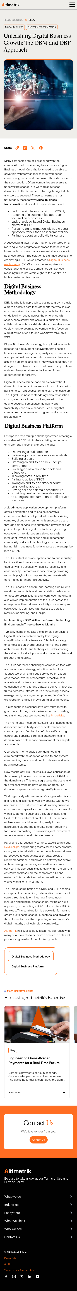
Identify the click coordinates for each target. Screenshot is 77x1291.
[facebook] (6, 1276)
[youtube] (37, 1276)
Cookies (8, 1264)
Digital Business (14, 27)
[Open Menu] (72, 5)
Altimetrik (10, 930)
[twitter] (22, 1276)
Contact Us (38, 1139)
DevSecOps (11, 847)
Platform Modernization (42, 27)
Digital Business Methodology (31, 956)
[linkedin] (30, 1276)
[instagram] (14, 1276)
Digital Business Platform (28, 966)
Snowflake (57, 715)
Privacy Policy (10, 1258)
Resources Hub (13, 19)
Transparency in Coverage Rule (19, 1270)
